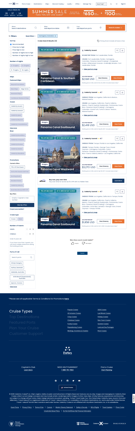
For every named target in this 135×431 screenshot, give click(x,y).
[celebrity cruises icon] (101, 424)
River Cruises (102, 331)
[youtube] (79, 381)
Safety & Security (81, 407)
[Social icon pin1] (56, 381)
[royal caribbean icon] (83, 424)
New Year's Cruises (104, 320)
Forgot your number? (17, 209)
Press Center (120, 407)
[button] (24, 27)
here (66, 298)
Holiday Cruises (103, 317)
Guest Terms (15, 407)
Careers (49, 407)
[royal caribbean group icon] (16, 426)
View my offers (22, 205)
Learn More (118, 181)
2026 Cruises (102, 309)
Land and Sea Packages (106, 327)
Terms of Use (39, 407)
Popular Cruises (73, 309)
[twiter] (73, 381)
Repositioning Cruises (75, 327)
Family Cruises (72, 324)
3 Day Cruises (72, 317)
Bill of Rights (95, 407)
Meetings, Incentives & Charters (78, 331)
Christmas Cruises (74, 320)
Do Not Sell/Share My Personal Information (77, 411)
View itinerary (102, 78)
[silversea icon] (119, 425)
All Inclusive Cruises (74, 313)
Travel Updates (107, 407)
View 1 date (118, 124)
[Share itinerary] (122, 50)
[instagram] (67, 381)
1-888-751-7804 (67, 370)
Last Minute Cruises (104, 313)
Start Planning (106, 370)
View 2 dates (117, 78)
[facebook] (62, 381)
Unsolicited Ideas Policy (52, 411)
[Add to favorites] (117, 50)
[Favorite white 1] (116, 4)
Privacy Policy (27, 407)
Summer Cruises (103, 324)
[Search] (111, 4)
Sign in (123, 4)
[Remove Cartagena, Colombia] (55, 36)
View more (13, 128)
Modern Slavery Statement (64, 407)
